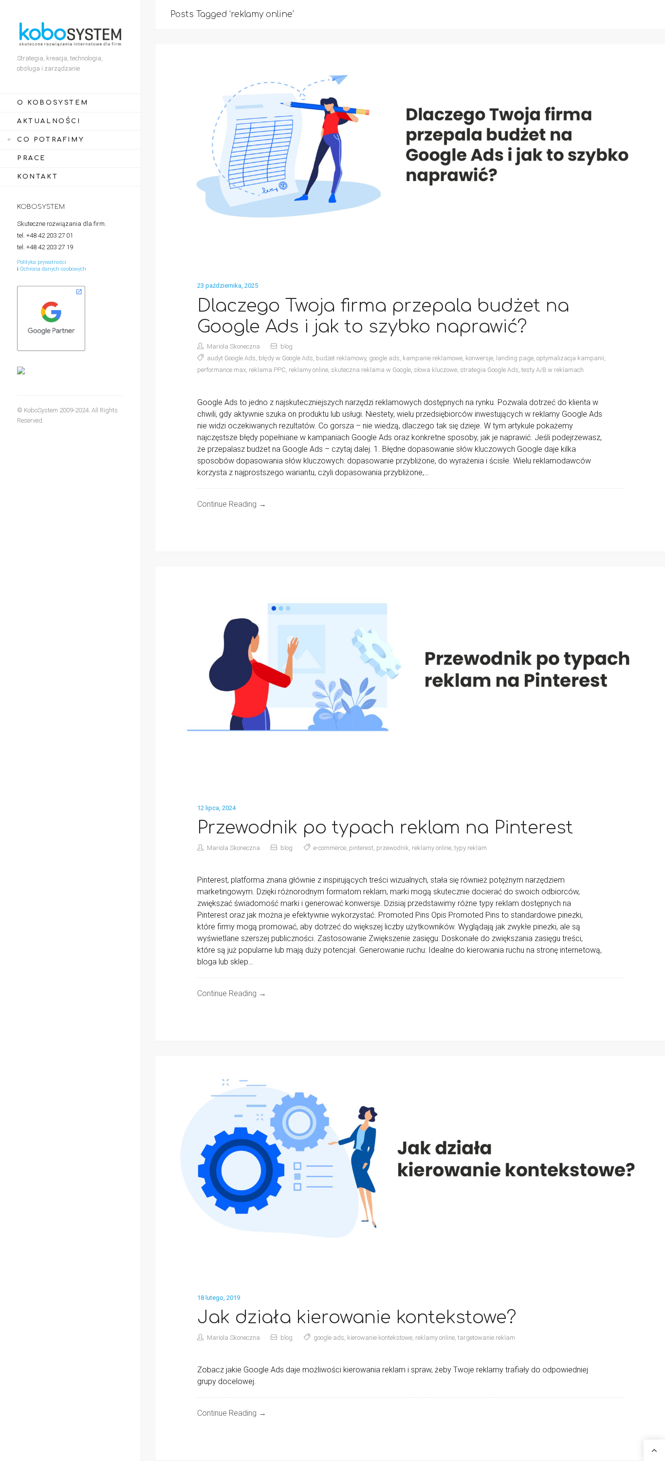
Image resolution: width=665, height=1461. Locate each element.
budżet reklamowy (341, 358)
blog (286, 346)
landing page (515, 358)
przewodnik (392, 847)
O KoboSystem (52, 102)
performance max (221, 369)
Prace (31, 158)
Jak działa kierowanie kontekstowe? (357, 1317)
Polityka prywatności (41, 262)
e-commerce (330, 847)
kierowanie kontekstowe (379, 1337)
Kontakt (37, 176)
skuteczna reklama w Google (371, 369)
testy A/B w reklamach (552, 369)
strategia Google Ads (489, 369)
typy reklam (470, 847)
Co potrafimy (50, 139)
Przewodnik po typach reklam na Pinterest (385, 827)
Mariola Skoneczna (233, 346)
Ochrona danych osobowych (53, 269)
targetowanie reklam (486, 1337)
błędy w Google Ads (286, 358)
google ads (384, 358)
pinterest (361, 847)
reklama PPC (267, 369)
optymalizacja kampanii (570, 358)
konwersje (479, 358)
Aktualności (49, 121)
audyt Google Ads (231, 358)
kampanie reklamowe (432, 358)
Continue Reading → (231, 504)
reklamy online (308, 369)
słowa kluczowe (435, 369)
